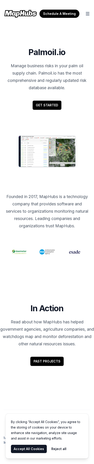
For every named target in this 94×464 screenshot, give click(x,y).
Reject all (58, 449)
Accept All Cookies (29, 449)
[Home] (20, 13)
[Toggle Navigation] (87, 13)
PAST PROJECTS (47, 361)
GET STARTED (47, 105)
